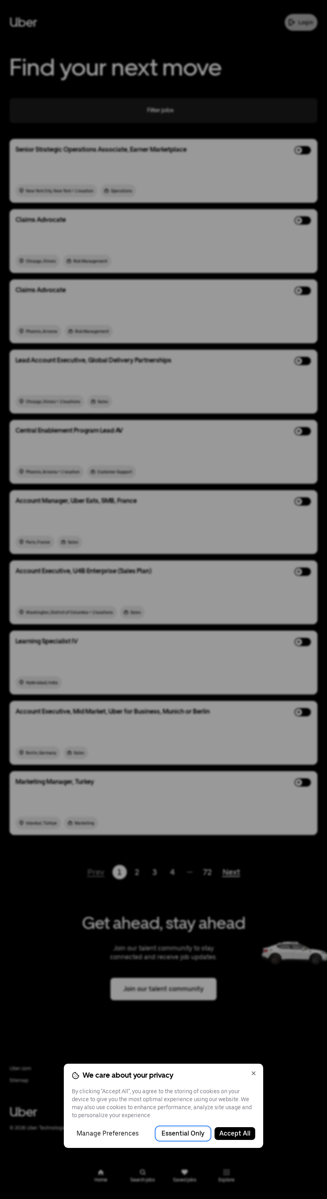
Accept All (234, 1133)
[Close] (253, 1073)
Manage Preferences (108, 1133)
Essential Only (183, 1133)
